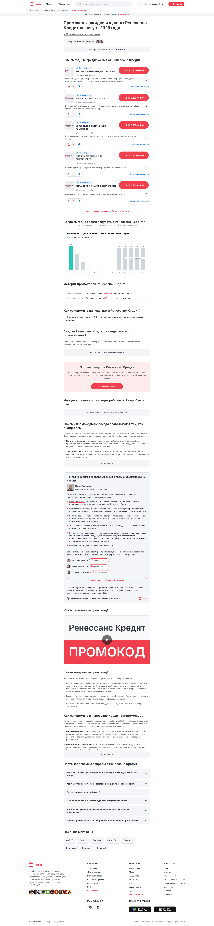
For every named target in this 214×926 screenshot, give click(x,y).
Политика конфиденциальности (170, 922)
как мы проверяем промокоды (100, 546)
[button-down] (79, 86)
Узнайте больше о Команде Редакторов (107, 580)
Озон (131, 883)
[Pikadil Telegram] (98, 907)
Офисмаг (128, 840)
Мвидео (132, 872)
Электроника (93, 868)
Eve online (71, 848)
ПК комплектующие (95, 879)
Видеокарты (92, 883)
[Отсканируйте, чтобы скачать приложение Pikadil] (140, 909)
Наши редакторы (77, 501)
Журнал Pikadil (170, 876)
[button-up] (68, 86)
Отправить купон (107, 386)
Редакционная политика (174, 883)
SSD (89, 887)
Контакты (168, 894)
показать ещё (132, 225)
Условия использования (142, 922)
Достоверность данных (174, 879)
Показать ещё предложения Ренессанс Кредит (107, 211)
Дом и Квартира (94, 872)
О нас (166, 868)
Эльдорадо (134, 876)
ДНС (131, 891)
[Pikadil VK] (90, 907)
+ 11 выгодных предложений (82, 34)
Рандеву (97, 840)
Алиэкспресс (134, 868)
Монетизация (169, 887)
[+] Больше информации (138, 87)
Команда (167, 872)
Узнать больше (123, 15)
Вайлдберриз (135, 887)
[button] (77, 3)
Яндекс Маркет (136, 879)
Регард (83, 840)
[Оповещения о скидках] (139, 4)
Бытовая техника (94, 876)
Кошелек (86, 848)
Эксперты (168, 891)
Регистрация (151, 4)
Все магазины (135, 894)
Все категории (93, 891)
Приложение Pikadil (139, 901)
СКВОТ (69, 840)
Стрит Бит (112, 840)
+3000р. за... (107, 298)
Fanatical (101, 848)
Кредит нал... (107, 293)
